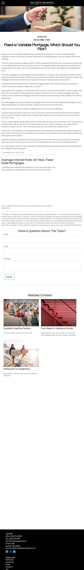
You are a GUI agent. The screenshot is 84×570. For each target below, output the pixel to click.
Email (6, 246)
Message (7, 259)
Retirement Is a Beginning (17, 369)
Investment (10, 562)
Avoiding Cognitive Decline (17, 328)
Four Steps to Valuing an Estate (57, 328)
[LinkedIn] (14, 551)
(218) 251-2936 (16, 536)
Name (6, 234)
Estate (8, 564)
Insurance (9, 567)
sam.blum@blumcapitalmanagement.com (21, 548)
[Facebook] (7, 551)
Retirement (10, 560)
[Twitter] (10, 551)
